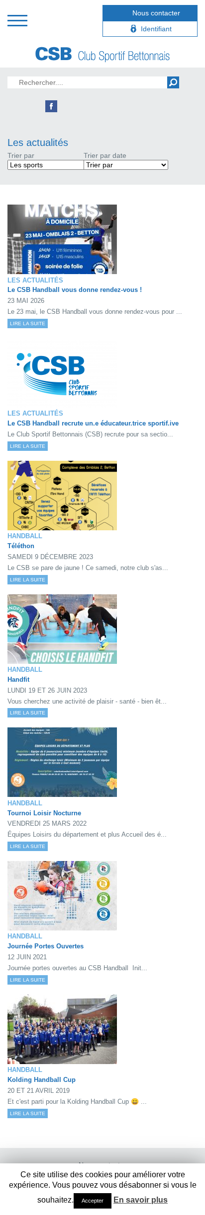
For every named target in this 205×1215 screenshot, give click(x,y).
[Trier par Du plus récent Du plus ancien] (126, 165)
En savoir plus (140, 1200)
